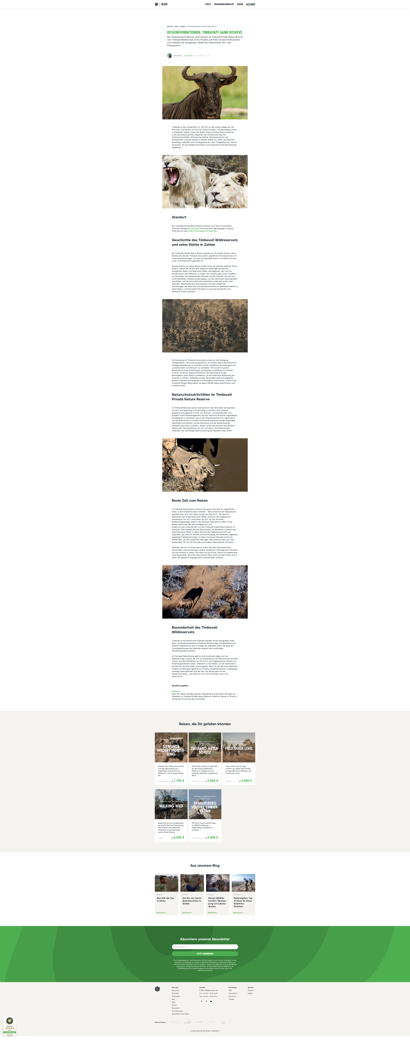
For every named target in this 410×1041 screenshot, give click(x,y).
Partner (174, 1005)
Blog (173, 999)
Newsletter (175, 1008)
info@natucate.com (211, 990)
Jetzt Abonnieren (205, 953)
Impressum (232, 996)
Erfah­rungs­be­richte (224, 4)
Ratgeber (250, 4)
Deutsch (251, 990)
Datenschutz (233, 993)
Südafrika (212, 231)
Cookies (231, 999)
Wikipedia (176, 691)
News (208, 4)
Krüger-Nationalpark (197, 231)
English (250, 993)
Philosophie (176, 996)
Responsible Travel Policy (180, 1014)
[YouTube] (211, 1001)
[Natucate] (156, 4)
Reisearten (175, 990)
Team (174, 1002)
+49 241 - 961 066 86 (210, 996)
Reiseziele (175, 993)
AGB (230, 990)
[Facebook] (201, 1001)
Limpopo (194, 228)
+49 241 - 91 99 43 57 (210, 993)
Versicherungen (177, 1011)
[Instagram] (206, 1001)
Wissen (240, 4)
